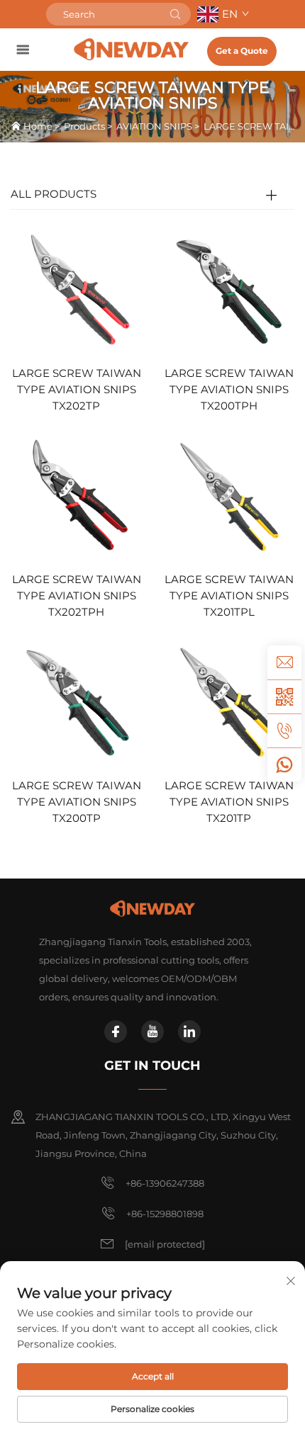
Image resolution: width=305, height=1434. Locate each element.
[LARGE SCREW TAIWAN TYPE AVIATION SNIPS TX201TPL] (228, 495)
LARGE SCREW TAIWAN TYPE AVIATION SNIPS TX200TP (76, 802)
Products (84, 126)
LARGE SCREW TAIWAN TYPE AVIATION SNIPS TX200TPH (229, 389)
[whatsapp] (284, 764)
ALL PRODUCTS (53, 194)
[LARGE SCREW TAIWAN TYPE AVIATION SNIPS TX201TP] (228, 701)
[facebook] (115, 1031)
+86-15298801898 (165, 1213)
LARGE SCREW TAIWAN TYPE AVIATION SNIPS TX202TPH (76, 595)
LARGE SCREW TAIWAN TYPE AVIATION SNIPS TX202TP (76, 389)
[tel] (284, 730)
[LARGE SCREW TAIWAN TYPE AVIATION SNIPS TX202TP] (76, 288)
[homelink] (131, 49)
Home (37, 126)
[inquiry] (284, 662)
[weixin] (284, 696)
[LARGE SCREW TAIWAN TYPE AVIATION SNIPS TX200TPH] (228, 288)
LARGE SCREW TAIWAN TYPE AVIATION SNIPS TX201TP (229, 802)
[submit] (175, 14)
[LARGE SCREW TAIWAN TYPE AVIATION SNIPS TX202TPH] (76, 495)
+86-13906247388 (165, 1183)
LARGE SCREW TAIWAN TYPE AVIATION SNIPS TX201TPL (229, 595)
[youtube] (152, 1031)
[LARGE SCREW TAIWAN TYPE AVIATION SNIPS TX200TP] (76, 701)
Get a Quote (242, 50)
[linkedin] (189, 1031)
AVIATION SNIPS (154, 126)
